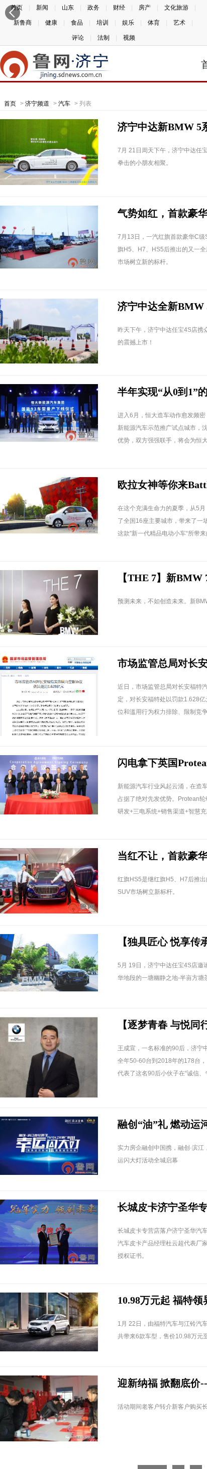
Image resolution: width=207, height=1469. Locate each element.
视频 (129, 37)
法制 (103, 37)
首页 (10, 103)
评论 (78, 37)
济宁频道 (37, 103)
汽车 (64, 103)
